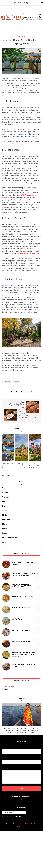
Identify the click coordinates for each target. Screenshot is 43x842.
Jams (4, 542)
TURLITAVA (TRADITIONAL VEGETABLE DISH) (22, 586)
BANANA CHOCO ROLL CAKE (23, 596)
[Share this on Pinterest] (21, 391)
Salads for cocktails (9, 537)
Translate (18, 816)
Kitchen (21, 36)
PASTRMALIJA (17, 619)
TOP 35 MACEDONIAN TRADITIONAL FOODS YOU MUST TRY (25, 574)
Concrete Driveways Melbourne (27, 253)
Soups (4, 533)
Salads (4, 510)
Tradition (5, 497)
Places (16, 381)
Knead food (6, 501)
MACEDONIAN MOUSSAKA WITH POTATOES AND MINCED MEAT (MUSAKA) (24, 654)
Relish (4, 528)
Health (4, 506)
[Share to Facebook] (11, 391)
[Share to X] (16, 391)
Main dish (6, 492)
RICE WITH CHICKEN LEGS (22, 608)
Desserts (5, 488)
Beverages (6, 519)
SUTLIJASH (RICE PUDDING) (22, 630)
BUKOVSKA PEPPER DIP (21, 641)
